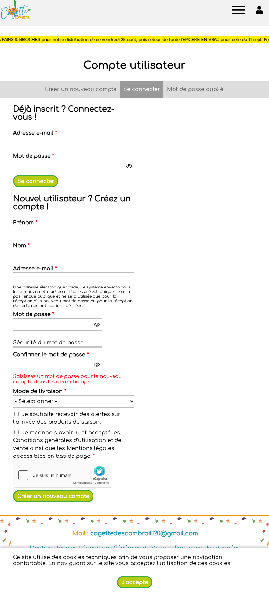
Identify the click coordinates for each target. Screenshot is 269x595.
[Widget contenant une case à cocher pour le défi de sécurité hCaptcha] (62, 475)
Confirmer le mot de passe (51, 355)
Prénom (25, 223)
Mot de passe (33, 156)
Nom (21, 246)
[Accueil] (15, 10)
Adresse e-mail (35, 133)
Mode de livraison (39, 391)
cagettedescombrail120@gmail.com (144, 533)
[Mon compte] (259, 10)
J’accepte (134, 582)
